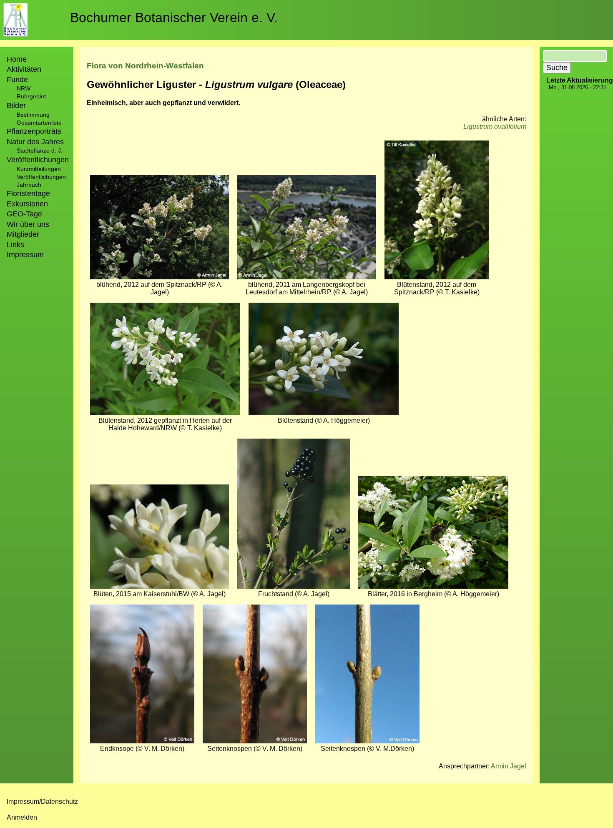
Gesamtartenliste (39, 122)
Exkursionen (27, 204)
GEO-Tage (24, 214)
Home (17, 59)
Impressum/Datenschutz (42, 801)
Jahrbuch (29, 184)
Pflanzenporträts (34, 131)
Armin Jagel (508, 766)
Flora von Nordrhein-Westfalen (145, 65)
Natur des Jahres (35, 142)
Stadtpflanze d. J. (40, 150)
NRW (23, 88)
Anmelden (22, 817)
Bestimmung (33, 114)
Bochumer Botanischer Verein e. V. (174, 17)
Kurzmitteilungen (39, 169)
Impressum (25, 255)
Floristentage (28, 193)
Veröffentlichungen (41, 176)
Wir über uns (28, 224)
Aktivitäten (24, 69)
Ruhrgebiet (31, 96)
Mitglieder (23, 234)
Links (15, 245)
